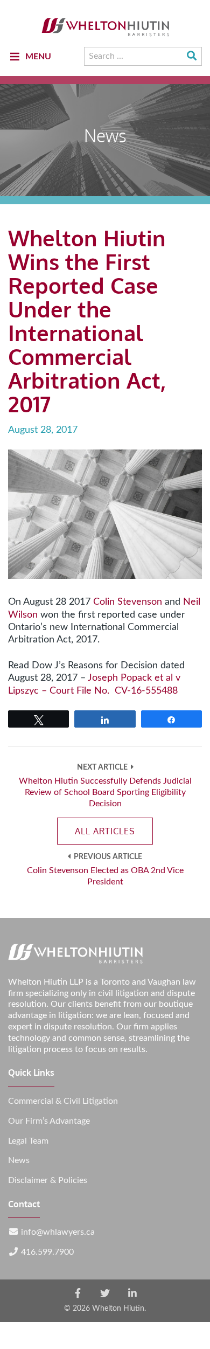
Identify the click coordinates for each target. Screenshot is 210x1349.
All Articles (105, 831)
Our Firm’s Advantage (49, 1121)
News (19, 1160)
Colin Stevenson (127, 602)
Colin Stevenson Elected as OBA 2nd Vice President (105, 876)
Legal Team (28, 1141)
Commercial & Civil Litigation (63, 1101)
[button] (38, 56)
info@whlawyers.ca (58, 1232)
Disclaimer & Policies (47, 1180)
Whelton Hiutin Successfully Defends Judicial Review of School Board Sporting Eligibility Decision (105, 792)
